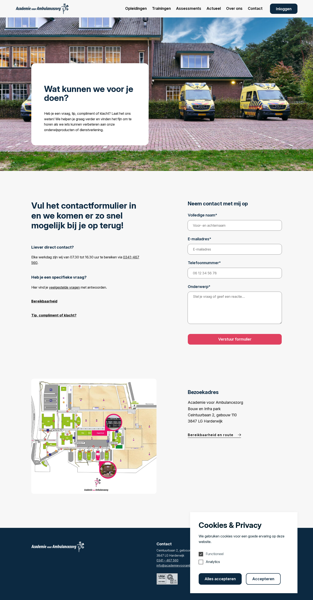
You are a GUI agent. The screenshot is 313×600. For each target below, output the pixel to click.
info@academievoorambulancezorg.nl (183, 565)
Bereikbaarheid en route (211, 435)
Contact (255, 8)
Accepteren (263, 579)
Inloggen (283, 9)
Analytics (213, 562)
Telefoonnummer (204, 263)
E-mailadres (199, 239)
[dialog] (243, 552)
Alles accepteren (220, 579)
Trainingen (161, 8)
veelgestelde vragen (64, 287)
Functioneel (215, 554)
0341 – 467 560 (167, 560)
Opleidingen (136, 8)
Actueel (214, 8)
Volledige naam (202, 215)
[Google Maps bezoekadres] (93, 436)
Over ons (234, 8)
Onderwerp (199, 286)
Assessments (188, 8)
